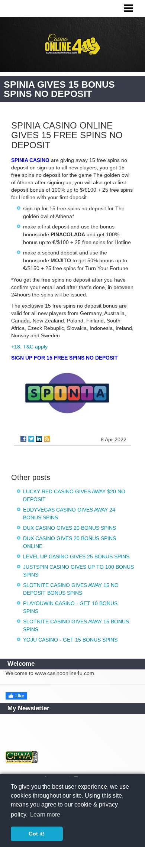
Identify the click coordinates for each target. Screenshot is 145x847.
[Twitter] (31, 439)
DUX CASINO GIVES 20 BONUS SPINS (69, 528)
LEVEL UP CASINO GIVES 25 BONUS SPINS (76, 556)
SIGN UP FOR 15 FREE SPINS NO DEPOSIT (64, 358)
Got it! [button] (37, 834)
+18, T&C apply (29, 347)
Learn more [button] (45, 814)
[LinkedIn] (39, 439)
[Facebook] (23, 439)
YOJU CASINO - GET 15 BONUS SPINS (70, 640)
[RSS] (47, 439)
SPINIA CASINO (30, 160)
